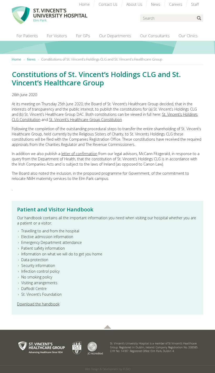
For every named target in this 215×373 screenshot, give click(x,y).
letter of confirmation (79, 153)
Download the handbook (38, 303)
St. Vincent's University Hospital (49, 15)
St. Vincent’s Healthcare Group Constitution (85, 119)
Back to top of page (107, 327)
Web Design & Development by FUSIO (107, 369)
